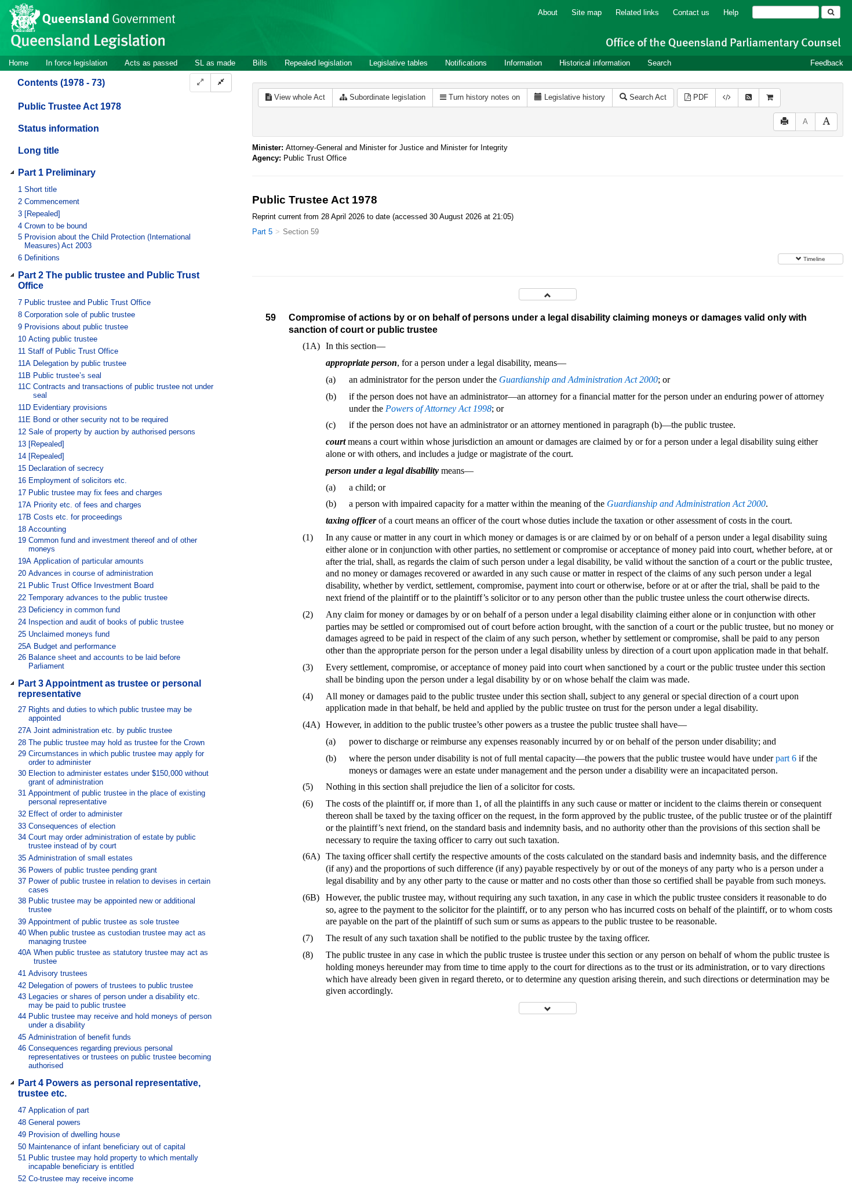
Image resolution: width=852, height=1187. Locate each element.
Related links (637, 12)
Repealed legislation (318, 63)
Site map (586, 12)
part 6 (785, 758)
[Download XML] (726, 97)
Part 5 (262, 231)
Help (730, 12)
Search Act (647, 97)
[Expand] (200, 82)
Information (523, 63)
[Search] (830, 12)
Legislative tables (398, 63)
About (548, 12)
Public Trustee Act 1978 (69, 106)
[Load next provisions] (548, 1008)
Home (18, 63)
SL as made (215, 63)
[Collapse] (221, 82)
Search (659, 63)
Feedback (826, 63)
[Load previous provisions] (548, 294)
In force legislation (76, 63)
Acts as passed (151, 63)
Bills (260, 63)
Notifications (466, 63)
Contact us (691, 12)
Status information (58, 128)
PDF (699, 97)
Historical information (594, 63)
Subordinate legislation (386, 97)
